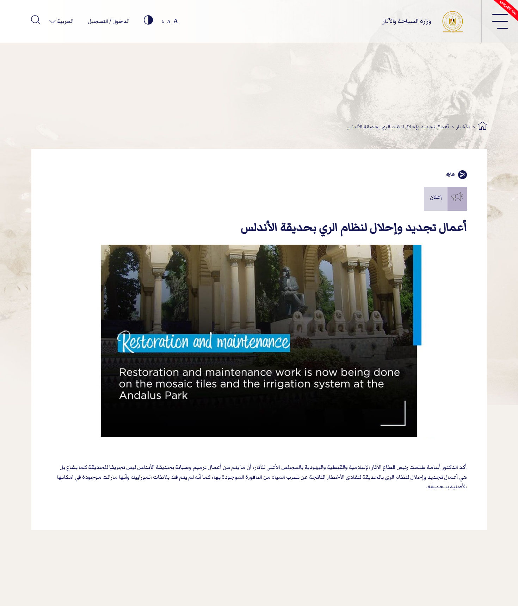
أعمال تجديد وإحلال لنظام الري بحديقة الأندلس (397, 126)
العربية (65, 21)
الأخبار (463, 126)
